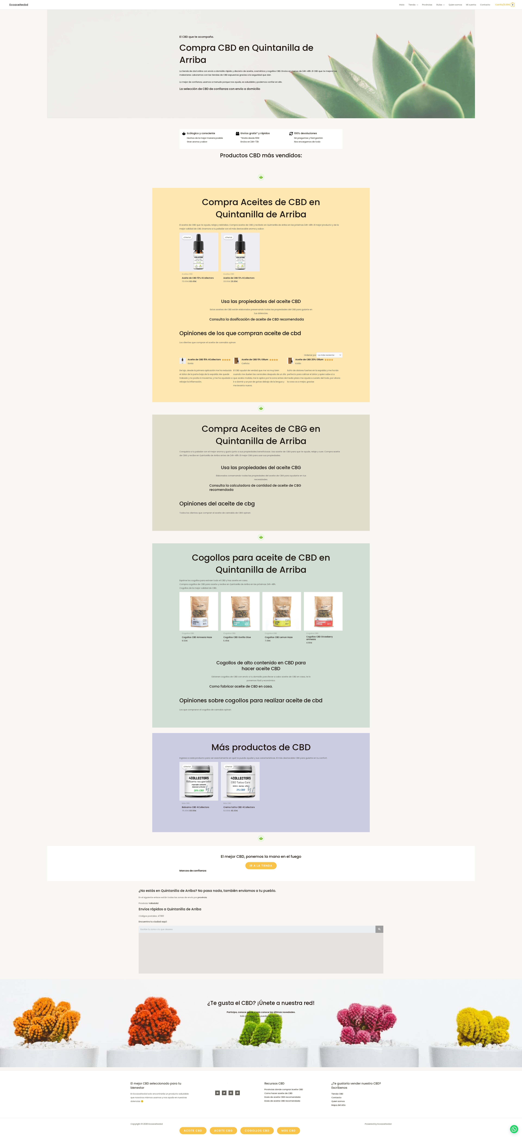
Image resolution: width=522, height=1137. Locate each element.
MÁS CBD (288, 1131)
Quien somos (338, 1101)
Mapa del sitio (338, 1105)
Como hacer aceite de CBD (278, 1093)
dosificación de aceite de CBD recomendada (267, 319)
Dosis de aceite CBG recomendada (282, 1097)
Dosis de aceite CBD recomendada (282, 1100)
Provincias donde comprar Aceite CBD (283, 1089)
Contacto (336, 1097)
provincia (202, 897)
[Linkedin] (237, 1093)
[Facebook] (231, 1093)
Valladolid (153, 903)
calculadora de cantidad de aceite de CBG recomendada (255, 487)
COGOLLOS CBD (257, 1131)
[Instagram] (217, 1093)
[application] (416, 5)
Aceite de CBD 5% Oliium (255, 359)
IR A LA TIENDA (261, 866)
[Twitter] (224, 1093)
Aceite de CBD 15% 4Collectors (204, 359)
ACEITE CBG (223, 1131)
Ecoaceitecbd (19, 5)
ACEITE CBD (193, 1131)
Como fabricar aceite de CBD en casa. (241, 686)
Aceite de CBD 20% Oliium (309, 359)
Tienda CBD (337, 1093)
